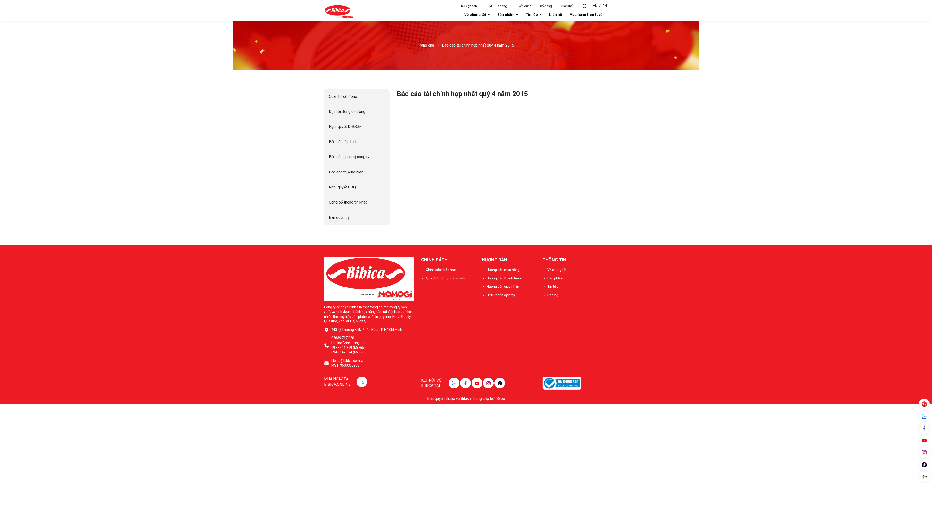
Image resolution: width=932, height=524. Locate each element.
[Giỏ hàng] (924, 476)
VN (595, 6)
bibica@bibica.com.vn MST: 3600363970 (347, 363)
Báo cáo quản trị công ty (349, 157)
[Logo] (338, 12)
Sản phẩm (506, 14)
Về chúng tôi (475, 14)
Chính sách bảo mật (441, 270)
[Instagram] (488, 383)
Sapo (500, 398)
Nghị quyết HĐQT (343, 187)
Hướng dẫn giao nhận (503, 286)
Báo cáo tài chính (343, 141)
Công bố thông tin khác (348, 202)
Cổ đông (546, 6)
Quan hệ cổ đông (343, 96)
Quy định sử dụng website (445, 278)
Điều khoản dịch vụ (501, 295)
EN (605, 6)
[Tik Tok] (499, 383)
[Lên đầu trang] (925, 491)
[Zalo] (454, 383)
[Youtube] (477, 383)
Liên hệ (555, 14)
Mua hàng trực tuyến (587, 14)
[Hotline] (924, 403)
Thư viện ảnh (468, 6)
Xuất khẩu (567, 6)
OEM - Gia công (496, 6)
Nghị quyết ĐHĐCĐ (345, 126)
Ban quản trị (339, 217)
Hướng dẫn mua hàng (503, 270)
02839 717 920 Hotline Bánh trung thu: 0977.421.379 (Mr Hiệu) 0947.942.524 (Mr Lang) (349, 345)
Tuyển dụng (524, 6)
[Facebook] (465, 383)
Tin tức (532, 14)
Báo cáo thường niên (346, 172)
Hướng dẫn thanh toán (504, 278)
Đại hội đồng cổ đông (347, 111)
